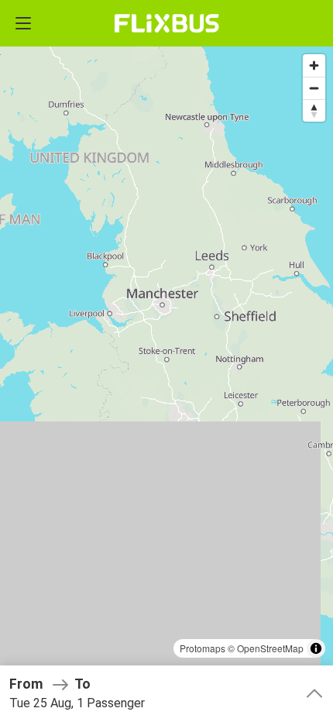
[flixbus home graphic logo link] (167, 23)
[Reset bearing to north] (314, 110)
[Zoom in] (314, 65)
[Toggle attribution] (316, 648)
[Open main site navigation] (23, 23)
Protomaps (202, 648)
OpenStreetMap (270, 648)
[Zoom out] (314, 88)
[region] (166, 361)
